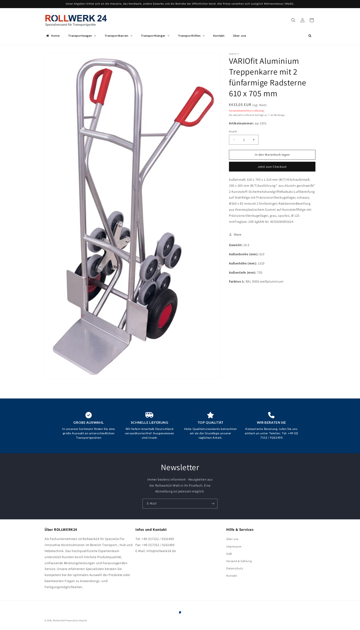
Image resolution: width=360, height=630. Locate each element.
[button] (293, 20)
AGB (229, 554)
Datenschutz (234, 568)
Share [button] (237, 234)
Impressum (233, 546)
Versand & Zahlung (239, 561)
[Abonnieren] (212, 504)
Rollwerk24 (59, 620)
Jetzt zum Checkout (272, 167)
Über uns (232, 539)
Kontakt (231, 575)
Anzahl (233, 131)
